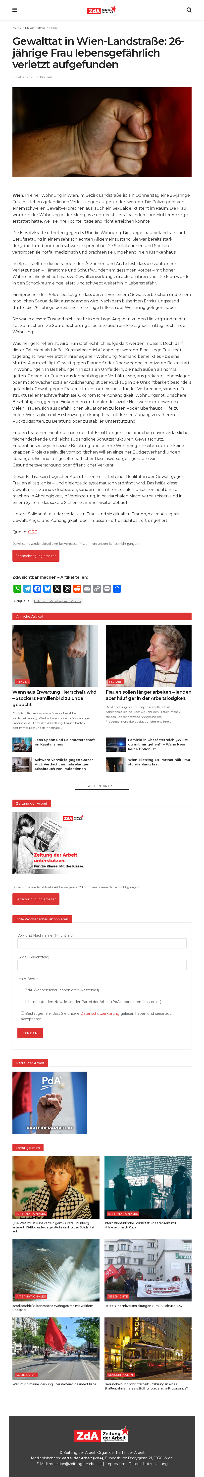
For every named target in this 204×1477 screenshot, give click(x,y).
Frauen (54, 27)
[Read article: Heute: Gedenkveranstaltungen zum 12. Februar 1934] (148, 1270)
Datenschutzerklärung (99, 1013)
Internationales (31, 1213)
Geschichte (118, 1296)
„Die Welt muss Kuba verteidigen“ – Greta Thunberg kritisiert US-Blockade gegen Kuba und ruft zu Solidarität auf (53, 1227)
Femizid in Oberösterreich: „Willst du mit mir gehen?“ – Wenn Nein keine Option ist (158, 744)
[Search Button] (189, 10)
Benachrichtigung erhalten (35, 556)
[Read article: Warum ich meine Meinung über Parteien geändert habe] (56, 1348)
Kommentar (26, 1375)
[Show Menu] (14, 10)
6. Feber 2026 (23, 77)
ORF (32, 532)
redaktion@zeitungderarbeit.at (75, 1464)
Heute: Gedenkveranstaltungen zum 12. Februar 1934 (143, 1306)
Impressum (115, 1464)
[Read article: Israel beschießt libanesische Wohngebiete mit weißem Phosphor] (56, 1270)
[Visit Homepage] (102, 10)
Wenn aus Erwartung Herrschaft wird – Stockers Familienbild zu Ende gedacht (54, 698)
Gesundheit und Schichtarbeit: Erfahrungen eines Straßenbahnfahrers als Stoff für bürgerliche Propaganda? (146, 1386)
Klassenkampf (35, 27)
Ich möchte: (28, 979)
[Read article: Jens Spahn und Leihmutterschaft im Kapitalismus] (22, 745)
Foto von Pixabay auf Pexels (57, 601)
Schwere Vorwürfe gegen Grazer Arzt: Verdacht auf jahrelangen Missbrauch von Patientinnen (64, 764)
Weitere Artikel (102, 786)
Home (16, 27)
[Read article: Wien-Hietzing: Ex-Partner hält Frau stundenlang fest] (116, 764)
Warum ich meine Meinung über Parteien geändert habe (54, 1384)
